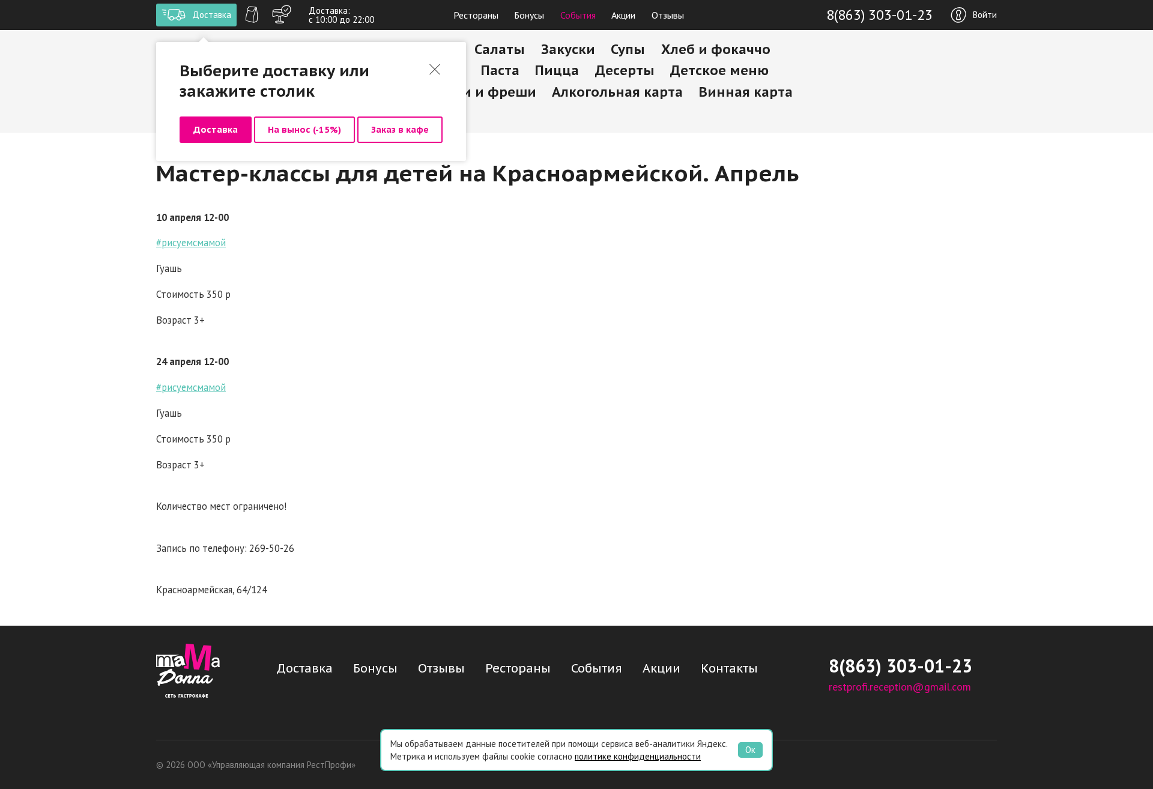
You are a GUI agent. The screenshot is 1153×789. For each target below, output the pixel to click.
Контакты (729, 668)
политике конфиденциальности (638, 756)
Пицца (557, 70)
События (578, 15)
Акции (623, 15)
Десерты (625, 70)
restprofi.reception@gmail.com (900, 687)
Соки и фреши (487, 91)
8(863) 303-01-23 (879, 14)
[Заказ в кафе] (282, 15)
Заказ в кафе (400, 129)
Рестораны (475, 15)
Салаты (499, 49)
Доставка (215, 129)
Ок (750, 749)
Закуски (568, 49)
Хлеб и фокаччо (715, 49)
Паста (500, 70)
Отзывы (668, 15)
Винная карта (746, 91)
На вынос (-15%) (304, 129)
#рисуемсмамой (191, 242)
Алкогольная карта (617, 91)
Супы (628, 49)
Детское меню (719, 70)
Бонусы (529, 15)
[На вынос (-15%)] (252, 15)
